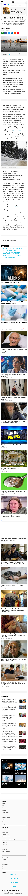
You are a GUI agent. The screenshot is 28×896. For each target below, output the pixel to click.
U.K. (3, 866)
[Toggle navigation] (2, 2)
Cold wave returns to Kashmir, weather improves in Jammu (11, 253)
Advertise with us (6, 829)
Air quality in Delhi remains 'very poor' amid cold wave (12, 256)
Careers (4, 849)
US (3, 805)
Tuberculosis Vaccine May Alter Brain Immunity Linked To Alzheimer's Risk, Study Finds (14, 323)
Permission (5, 832)
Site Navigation (6, 851)
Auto (3, 819)
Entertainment (6, 817)
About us (4, 844)
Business (4, 810)
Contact (4, 854)
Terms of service (6, 836)
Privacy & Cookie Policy (8, 839)
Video (3, 824)
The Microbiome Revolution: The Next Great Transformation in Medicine (13, 302)
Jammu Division (17, 131)
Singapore (5, 864)
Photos (4, 821)
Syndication (5, 834)
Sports (4, 814)
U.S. (3, 868)
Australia (4, 859)
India (3, 803)
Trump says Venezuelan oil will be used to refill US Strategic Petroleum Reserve (9, 701)
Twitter (15, 878)
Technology (5, 812)
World (4, 808)
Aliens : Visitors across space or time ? (12, 282)
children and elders (14, 207)
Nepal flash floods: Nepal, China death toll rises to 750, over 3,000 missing (9, 747)
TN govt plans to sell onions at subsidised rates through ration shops (9, 741)
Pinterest (15, 882)
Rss (15, 886)
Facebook (15, 875)
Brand (4, 847)
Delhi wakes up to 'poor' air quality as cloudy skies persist (13, 249)
